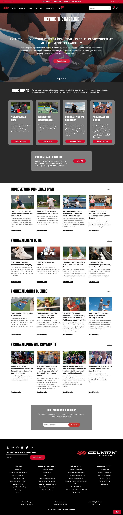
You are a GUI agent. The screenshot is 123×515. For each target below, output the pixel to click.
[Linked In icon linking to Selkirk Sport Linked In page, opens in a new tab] (32, 448)
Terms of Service (60, 502)
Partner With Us (51, 8)
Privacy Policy (26, 502)
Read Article (61, 61)
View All (80, 161)
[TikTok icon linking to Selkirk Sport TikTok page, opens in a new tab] (27, 448)
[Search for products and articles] (109, 8)
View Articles (20, 141)
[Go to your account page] (117, 8)
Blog (41, 8)
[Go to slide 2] (59, 79)
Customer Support (8, 2)
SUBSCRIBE (37, 457)
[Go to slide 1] (57, 78)
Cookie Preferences (26, 504)
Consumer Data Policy (60, 504)
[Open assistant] (117, 512)
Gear (36, 8)
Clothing (22, 8)
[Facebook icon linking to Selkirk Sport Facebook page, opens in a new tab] (17, 448)
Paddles (13, 8)
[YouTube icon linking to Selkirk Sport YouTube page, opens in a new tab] (12, 448)
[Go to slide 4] (63, 78)
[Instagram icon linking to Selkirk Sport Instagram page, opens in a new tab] (8, 448)
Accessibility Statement (95, 502)
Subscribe (74, 425)
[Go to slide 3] (61, 78)
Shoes (30, 8)
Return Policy (95, 504)
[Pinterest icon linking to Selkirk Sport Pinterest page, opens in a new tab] (22, 448)
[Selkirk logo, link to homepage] (6, 9)
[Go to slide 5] (65, 78)
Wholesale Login (115, 2)
